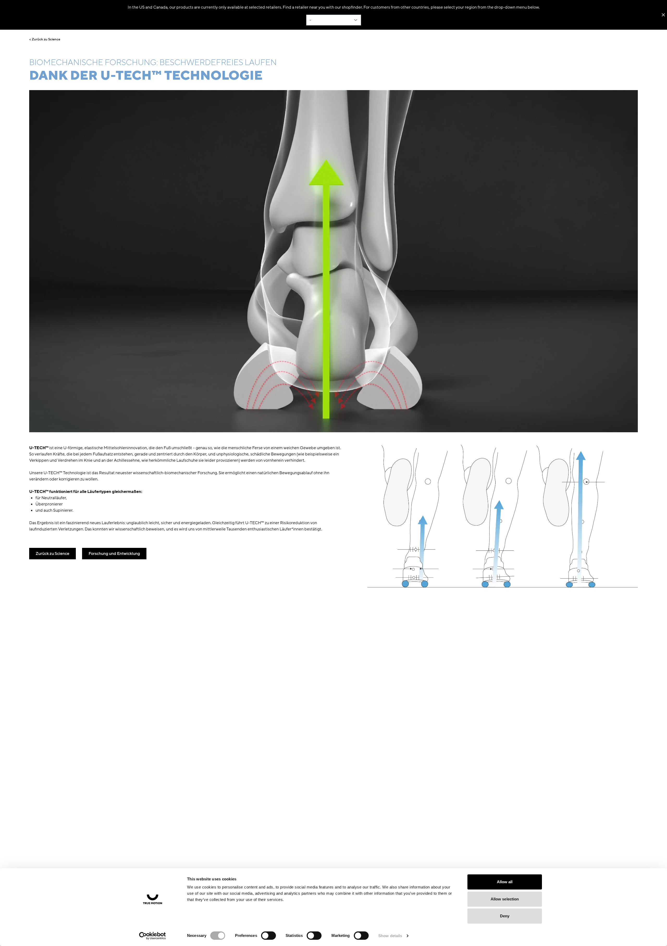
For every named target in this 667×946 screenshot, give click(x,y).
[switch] (268, 935)
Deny (504, 916)
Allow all (505, 882)
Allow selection (505, 899)
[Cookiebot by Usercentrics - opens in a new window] (152, 936)
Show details (390, 936)
